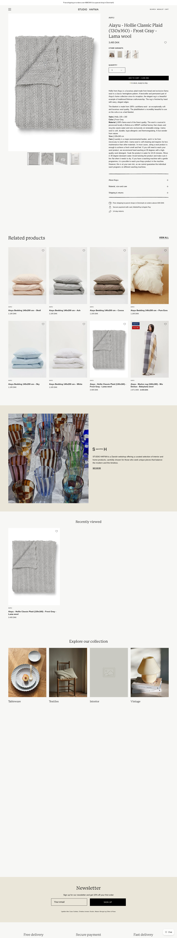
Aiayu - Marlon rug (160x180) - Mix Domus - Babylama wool (147, 385)
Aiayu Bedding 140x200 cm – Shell (24, 310)
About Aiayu (113, 180)
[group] (88, 2)
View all (164, 237)
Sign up (108, 902)
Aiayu (111, 18)
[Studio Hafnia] (88, 9)
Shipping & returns (116, 193)
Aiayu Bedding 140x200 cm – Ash (64, 310)
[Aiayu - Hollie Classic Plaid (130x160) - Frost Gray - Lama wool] (33, 159)
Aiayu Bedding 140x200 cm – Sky (24, 384)
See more (97, 468)
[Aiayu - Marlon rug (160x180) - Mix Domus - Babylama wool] (127, 54)
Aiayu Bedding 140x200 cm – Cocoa (107, 310)
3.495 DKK (94, 390)
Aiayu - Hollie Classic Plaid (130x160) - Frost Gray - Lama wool (108, 385)
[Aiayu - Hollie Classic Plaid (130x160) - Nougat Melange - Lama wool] (112, 54)
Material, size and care (118, 186)
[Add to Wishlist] (165, 42)
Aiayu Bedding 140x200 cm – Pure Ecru (149, 310)
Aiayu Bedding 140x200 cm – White (65, 384)
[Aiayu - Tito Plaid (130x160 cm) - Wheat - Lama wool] (120, 54)
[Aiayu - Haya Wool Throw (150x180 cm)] (135, 54)
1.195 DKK (12, 314)
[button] (153, 9)
